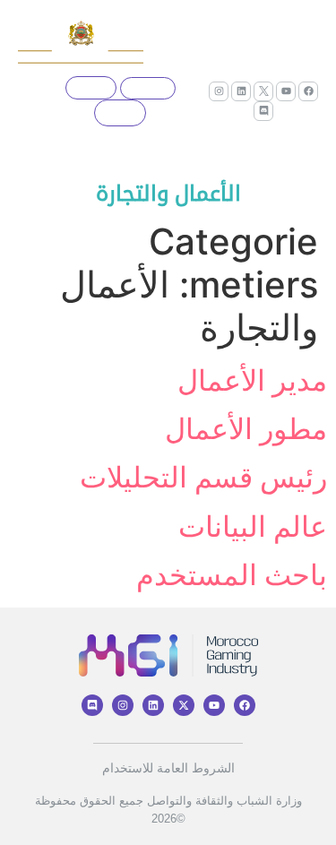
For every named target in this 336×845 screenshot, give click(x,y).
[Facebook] (308, 91)
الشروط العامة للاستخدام (168, 768)
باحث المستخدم (231, 574)
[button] (25, 101)
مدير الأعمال (252, 380)
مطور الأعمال (246, 428)
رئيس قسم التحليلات (203, 477)
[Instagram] (218, 91)
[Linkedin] (241, 91)
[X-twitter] (183, 705)
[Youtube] (286, 91)
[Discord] (263, 111)
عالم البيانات (252, 526)
